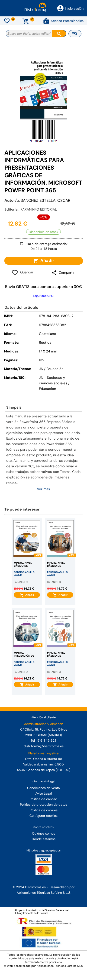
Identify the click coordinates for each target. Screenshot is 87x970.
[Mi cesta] (26, 21)
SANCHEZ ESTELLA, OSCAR (45, 200)
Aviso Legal (43, 793)
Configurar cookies (43, 816)
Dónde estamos (43, 839)
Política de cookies (44, 810)
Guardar (25, 272)
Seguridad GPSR (43, 296)
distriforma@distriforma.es (44, 746)
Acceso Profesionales (67, 21)
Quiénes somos (43, 833)
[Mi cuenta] (46, 21)
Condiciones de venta (43, 788)
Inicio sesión (74, 8)
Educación (47, 388)
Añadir (46, 260)
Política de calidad (43, 799)
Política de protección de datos (43, 804)
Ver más (43, 489)
